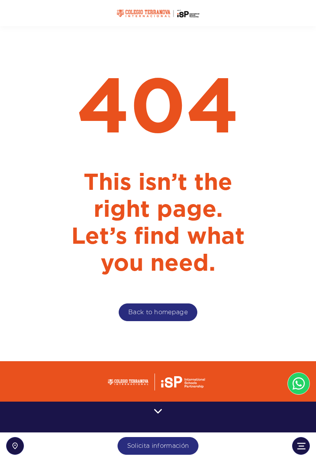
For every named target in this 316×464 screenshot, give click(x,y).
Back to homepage (158, 312)
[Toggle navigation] (301, 446)
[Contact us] (15, 446)
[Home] (158, 13)
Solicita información (158, 445)
